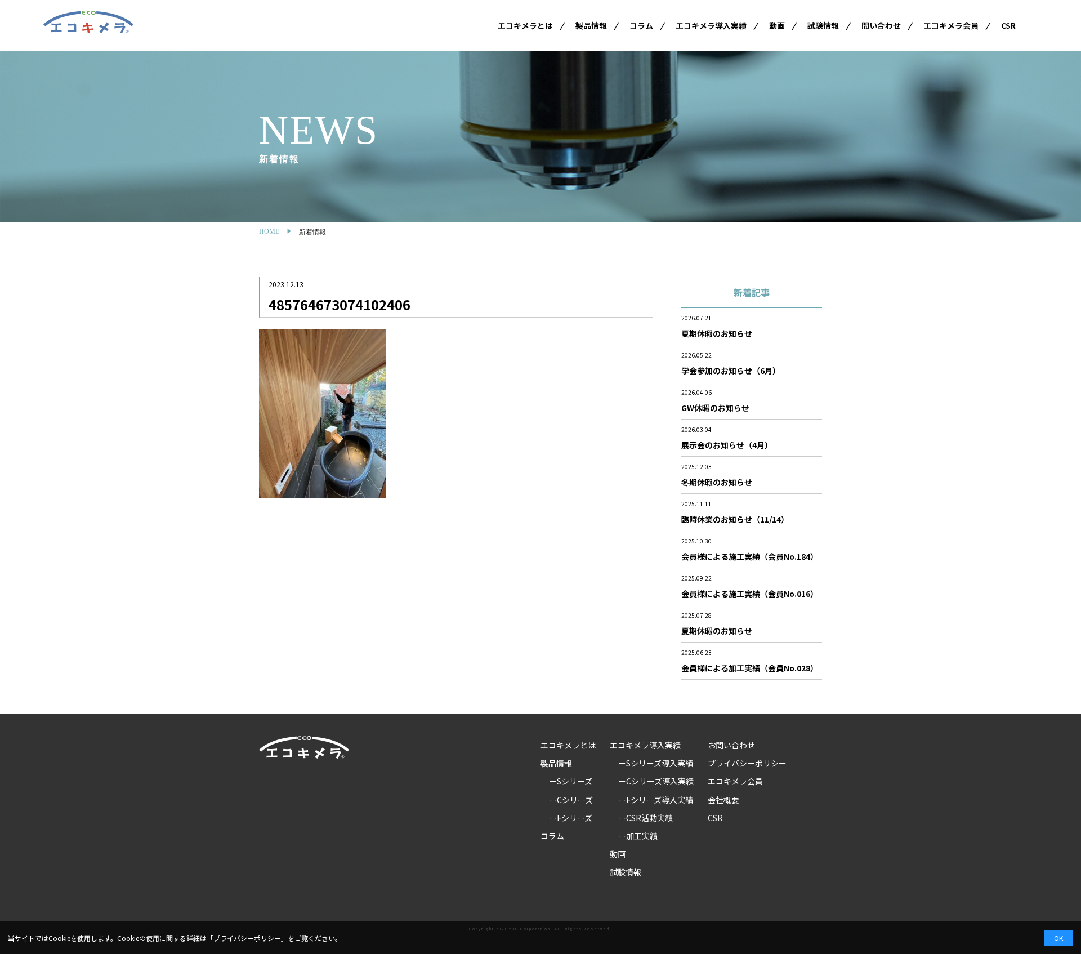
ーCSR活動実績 (645, 817)
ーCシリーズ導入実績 (656, 781)
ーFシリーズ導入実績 (655, 799)
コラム (641, 25)
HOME (269, 231)
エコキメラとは (525, 25)
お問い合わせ (731, 745)
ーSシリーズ (570, 781)
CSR (1008, 25)
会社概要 (723, 799)
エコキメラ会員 (951, 25)
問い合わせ (881, 25)
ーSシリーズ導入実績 (655, 763)
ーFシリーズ (570, 817)
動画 (777, 25)
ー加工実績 (638, 835)
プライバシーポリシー (747, 763)
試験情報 (823, 25)
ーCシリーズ (571, 799)
